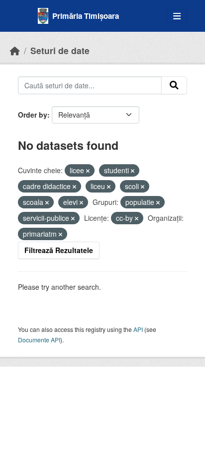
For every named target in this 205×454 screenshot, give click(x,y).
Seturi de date (60, 50)
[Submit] (174, 85)
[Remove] (88, 171)
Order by (32, 115)
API (138, 329)
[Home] (15, 50)
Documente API (39, 339)
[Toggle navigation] (177, 16)
